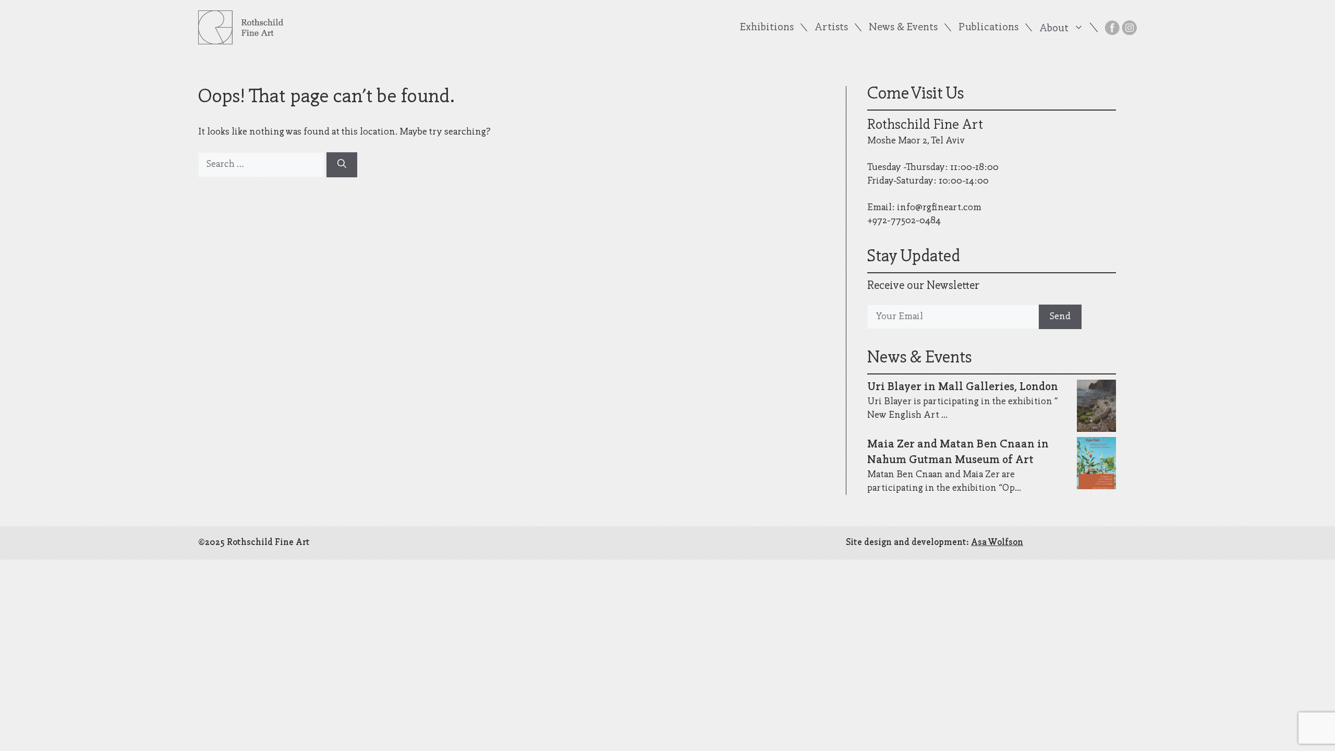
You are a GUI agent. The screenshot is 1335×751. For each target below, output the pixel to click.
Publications (988, 27)
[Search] (341, 164)
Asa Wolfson (997, 542)
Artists (831, 27)
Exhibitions (767, 27)
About (1054, 28)
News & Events (903, 27)
